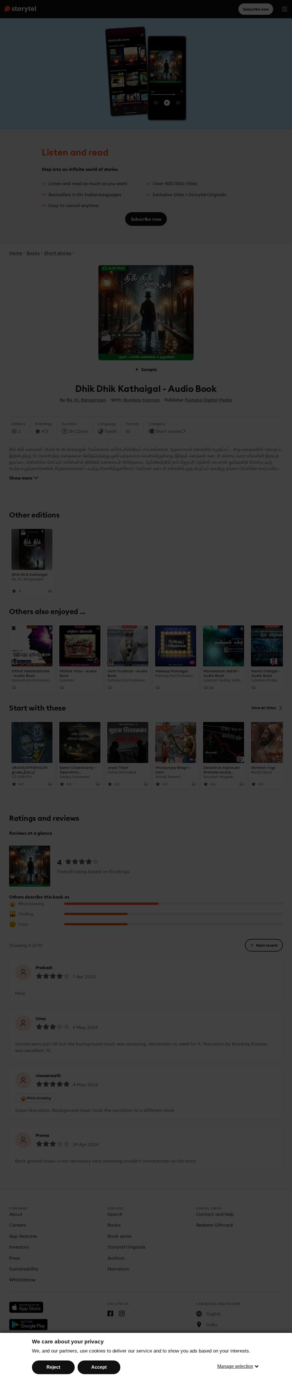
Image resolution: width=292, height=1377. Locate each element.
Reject (53, 1367)
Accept (99, 1367)
